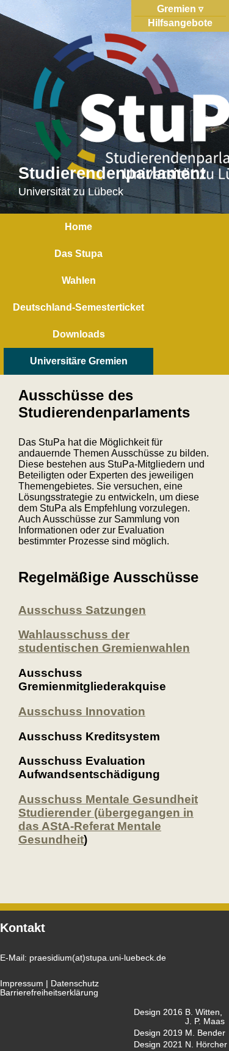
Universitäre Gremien (79, 361)
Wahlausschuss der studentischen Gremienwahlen (104, 641)
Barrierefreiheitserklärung (49, 992)
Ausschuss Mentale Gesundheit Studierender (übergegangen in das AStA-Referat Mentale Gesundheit (108, 819)
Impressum (21, 983)
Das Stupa (78, 253)
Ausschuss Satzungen (82, 610)
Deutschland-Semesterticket (78, 307)
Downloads (79, 334)
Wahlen (79, 280)
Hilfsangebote (180, 23)
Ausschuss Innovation (81, 711)
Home (78, 227)
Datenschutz (75, 983)
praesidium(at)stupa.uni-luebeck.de (97, 958)
